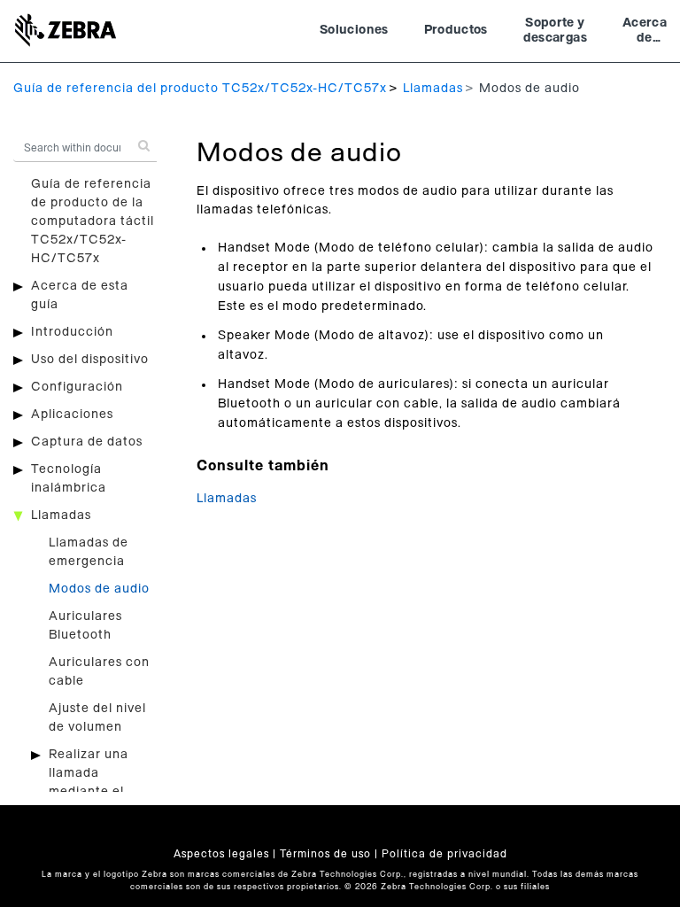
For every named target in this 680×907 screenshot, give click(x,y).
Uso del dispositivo (90, 359)
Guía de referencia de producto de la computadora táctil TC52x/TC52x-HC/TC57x (92, 221)
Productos (456, 30)
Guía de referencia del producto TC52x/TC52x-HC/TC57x (200, 88)
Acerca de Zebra (644, 33)
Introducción (72, 332)
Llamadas (433, 88)
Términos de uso (325, 854)
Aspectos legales (221, 854)
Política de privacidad (444, 854)
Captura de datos (87, 442)
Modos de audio (99, 589)
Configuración (77, 387)
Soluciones (354, 30)
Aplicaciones (72, 414)
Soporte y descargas (555, 31)
